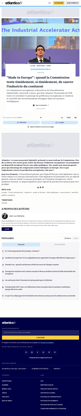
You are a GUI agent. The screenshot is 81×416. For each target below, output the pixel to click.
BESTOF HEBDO (7, 401)
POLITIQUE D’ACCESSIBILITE (49, 401)
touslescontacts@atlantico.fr (40, 357)
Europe (48, 66)
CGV (41, 381)
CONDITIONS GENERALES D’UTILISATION (53, 408)
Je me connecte (72, 3)
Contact (57, 368)
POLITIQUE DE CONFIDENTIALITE (50, 397)
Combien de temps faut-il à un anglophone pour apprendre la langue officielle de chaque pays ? (40, 258)
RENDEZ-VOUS (6, 389)
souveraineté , (66, 192)
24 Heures (67, 238)
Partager (22, 122)
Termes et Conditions (47, 342)
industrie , (28, 192)
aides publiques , (53, 192)
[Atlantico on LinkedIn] (43, 352)
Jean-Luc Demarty (41, 105)
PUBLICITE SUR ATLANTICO (49, 389)
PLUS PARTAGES (60, 244)
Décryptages (41, 66)
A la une (32, 66)
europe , (5, 192)
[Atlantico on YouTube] (55, 352)
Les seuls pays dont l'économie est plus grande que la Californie (28, 280)
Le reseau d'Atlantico (40, 368)
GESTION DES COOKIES (47, 393)
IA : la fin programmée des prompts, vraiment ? (22, 251)
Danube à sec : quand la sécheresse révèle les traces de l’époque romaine (32, 265)
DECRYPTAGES (6, 381)
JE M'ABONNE (58, 3)
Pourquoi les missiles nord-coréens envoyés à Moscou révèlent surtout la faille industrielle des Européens (40, 272)
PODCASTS (5, 397)
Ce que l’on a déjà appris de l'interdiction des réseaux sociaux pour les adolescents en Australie (40, 296)
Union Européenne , (16, 192)
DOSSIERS (5, 385)
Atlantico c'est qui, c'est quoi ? (14, 368)
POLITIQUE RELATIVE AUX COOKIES (51, 404)
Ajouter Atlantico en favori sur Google (42, 127)
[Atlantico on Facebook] (37, 352)
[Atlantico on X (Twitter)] (32, 352)
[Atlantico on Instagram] (49, 352)
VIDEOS (4, 393)
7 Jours (75, 238)
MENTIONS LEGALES (46, 385)
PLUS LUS (21, 244)
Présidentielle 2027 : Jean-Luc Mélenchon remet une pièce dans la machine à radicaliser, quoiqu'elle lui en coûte (37, 288)
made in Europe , (40, 192)
